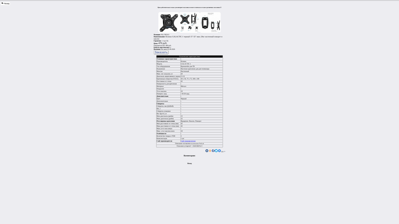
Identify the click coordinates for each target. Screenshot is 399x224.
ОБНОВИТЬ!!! (198, 146)
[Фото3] (210, 22)
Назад (6, 4)
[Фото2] (189, 22)
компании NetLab (198, 143)
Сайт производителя (188, 141)
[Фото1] (168, 22)
